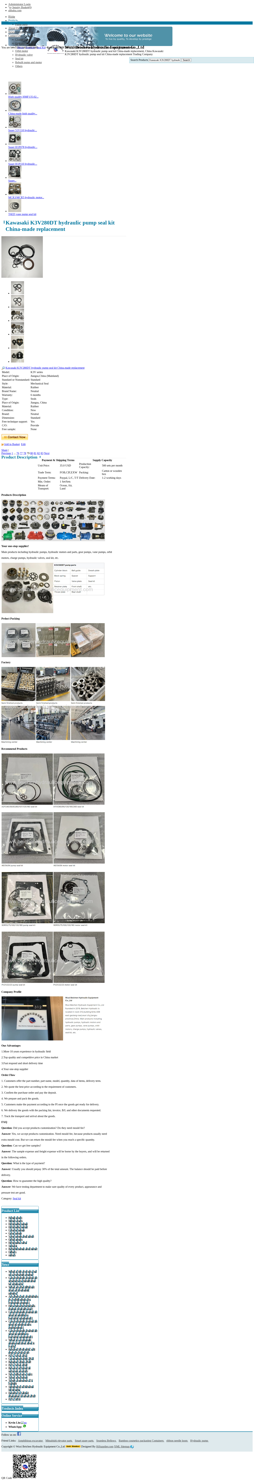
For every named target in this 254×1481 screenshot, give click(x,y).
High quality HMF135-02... (23, 96)
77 (21, 453)
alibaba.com (14, 10)
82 (38, 453)
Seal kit (17, 1198)
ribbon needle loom (177, 1440)
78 (24, 453)
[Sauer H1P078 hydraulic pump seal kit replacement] (14, 144)
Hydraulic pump (199, 1440)
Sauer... (12, 180)
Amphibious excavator (30, 1440)
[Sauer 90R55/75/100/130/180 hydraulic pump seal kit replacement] (14, 177)
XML (117, 1446)
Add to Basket (12, 444)
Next (46, 453)
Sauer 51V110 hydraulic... (22, 130)
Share (4, 450)
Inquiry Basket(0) (22, 7)
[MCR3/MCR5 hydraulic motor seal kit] (14, 194)
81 (35, 453)
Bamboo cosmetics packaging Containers (141, 1440)
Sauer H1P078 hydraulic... (22, 147)
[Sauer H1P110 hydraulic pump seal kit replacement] (14, 160)
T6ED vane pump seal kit (22, 214)
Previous (6, 453)
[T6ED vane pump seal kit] (14, 211)
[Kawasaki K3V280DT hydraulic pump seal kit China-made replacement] (22, 276)
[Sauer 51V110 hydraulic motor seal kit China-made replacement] (14, 127)
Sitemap (125, 1446)
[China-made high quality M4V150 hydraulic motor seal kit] (14, 110)
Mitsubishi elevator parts (59, 1440)
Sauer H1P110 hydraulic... (22, 163)
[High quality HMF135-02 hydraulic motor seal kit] (14, 93)
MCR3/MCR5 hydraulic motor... (26, 197)
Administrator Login (19, 4)
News (5, 1264)
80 (31, 453)
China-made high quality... (22, 113)
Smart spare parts (84, 1440)
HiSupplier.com (104, 1446)
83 (42, 453)
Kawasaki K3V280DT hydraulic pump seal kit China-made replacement (45, 367)
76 (17, 453)
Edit (23, 444)
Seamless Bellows (106, 1440)
